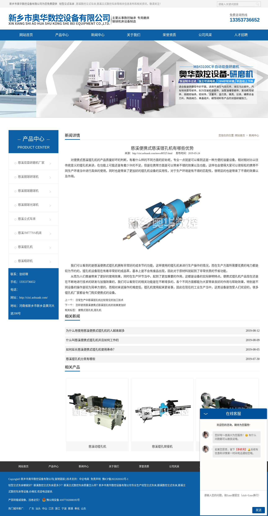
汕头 (38, 508)
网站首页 (26, 35)
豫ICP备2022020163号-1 (115, 479)
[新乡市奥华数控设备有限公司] (79, 12)
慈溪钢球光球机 (28, 204)
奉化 (77, 508)
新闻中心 (97, 35)
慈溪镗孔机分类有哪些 (80, 359)
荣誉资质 (169, 35)
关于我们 (133, 35)
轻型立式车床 (66, 4)
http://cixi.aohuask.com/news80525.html (152, 153)
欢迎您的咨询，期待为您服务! (233, 425)
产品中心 (62, 35)
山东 (83, 508)
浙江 (57, 508)
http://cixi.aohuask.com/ (33, 297)
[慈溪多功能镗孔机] (227, 380)
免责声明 (96, 479)
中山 (44, 508)
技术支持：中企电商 (78, 479)
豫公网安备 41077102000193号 (63, 500)
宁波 (64, 508)
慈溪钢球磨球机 (28, 190)
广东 (31, 508)
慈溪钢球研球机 (28, 176)
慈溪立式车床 (27, 218)
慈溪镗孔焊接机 (162, 446)
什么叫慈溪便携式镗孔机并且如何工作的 (92, 340)
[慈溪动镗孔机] (97, 380)
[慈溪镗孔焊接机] (162, 380)
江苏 (51, 508)
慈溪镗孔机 (25, 246)
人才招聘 (241, 35)
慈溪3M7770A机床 (30, 232)
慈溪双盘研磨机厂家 (31, 162)
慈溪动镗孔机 (97, 446)
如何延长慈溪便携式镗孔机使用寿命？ (91, 349)
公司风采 (205, 35)
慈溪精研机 (25, 261)
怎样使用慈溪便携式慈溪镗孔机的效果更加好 (100, 305)
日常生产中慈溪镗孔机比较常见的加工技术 (99, 300)
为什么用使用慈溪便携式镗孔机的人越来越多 (95, 330)
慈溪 (70, 508)
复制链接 (60, 479)
